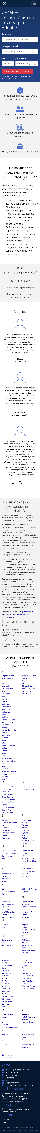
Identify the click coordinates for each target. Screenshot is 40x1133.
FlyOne (24, 838)
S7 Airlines (6, 960)
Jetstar (24, 876)
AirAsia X (5, 732)
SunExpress (6, 1004)
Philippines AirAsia (29, 930)
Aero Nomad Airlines (10, 678)
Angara (4, 753)
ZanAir (4, 1045)
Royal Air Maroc (28, 945)
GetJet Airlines (7, 856)
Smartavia (6, 989)
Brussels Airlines (28, 689)
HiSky (24, 856)
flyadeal (25, 828)
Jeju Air (25, 874)
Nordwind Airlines (29, 907)
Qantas (4, 942)
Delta (24, 787)
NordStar (25, 904)
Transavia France (28, 986)
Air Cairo (5, 699)
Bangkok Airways (29, 676)
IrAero (4, 876)
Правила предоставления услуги (15, 1109)
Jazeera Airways (28, 871)
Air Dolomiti (6, 707)
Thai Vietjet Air (28, 981)
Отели (9, 1080)
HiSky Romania (28, 858)
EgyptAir (5, 820)
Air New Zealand (8, 720)
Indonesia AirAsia (8, 874)
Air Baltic (5, 696)
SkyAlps (5, 986)
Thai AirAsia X (27, 976)
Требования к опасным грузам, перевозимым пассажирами (17, 614)
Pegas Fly (25, 925)
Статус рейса (12, 1072)
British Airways (28, 686)
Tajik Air (25, 960)
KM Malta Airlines (9, 891)
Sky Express (7, 983)
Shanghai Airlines (8, 973)
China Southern (8, 797)
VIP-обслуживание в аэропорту (19, 1085)
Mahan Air (6, 902)
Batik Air (25, 678)
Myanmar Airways (9, 917)
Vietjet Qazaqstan (29, 1017)
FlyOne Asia (26, 843)
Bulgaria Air (26, 691)
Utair (4, 1022)
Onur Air (5, 927)
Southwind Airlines (9, 994)
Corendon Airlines (9, 799)
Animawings (6, 756)
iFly (3, 868)
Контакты (6, 1120)
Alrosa (4, 751)
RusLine (25, 953)
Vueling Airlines (28, 1022)
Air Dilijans (6, 704)
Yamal (24, 1037)
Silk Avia (5, 981)
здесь (4, 649)
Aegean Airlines (8, 676)
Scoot (4, 968)
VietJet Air (26, 1014)
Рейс (4, 58)
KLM (3, 889)
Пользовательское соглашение (15, 1093)
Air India (5, 714)
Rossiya (25, 942)
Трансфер (10, 1077)
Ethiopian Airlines (9, 833)
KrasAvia (5, 894)
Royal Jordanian (28, 950)
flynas (24, 835)
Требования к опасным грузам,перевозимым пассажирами (15, 1099)
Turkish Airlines (28, 989)
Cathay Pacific (7, 787)
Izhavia (4, 881)
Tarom (24, 965)
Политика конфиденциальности (15, 1096)
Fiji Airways (26, 820)
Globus (4, 858)
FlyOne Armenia (28, 840)
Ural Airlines (6, 1019)
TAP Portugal (27, 963)
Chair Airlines (7, 792)
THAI (24, 970)
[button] (17, 46)
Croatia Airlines (8, 807)
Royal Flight (26, 948)
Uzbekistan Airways (10, 1027)
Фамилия (6, 34)
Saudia (4, 963)
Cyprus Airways (8, 810)
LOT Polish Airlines (29, 889)
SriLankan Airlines (9, 996)
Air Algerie (6, 683)
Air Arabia (6, 686)
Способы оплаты (9, 1112)
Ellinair (4, 828)
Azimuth (5, 776)
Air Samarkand (7, 722)
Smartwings (6, 991)
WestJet (5, 1035)
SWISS (4, 1007)
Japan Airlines (27, 868)
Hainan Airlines (28, 851)
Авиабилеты (11, 1075)
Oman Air (5, 925)
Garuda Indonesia (9, 851)
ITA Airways (6, 879)
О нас (4, 1122)
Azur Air (5, 779)
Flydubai (25, 833)
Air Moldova (6, 717)
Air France (6, 712)
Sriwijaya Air (7, 999)
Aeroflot (5, 681)
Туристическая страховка (17, 1083)
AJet (3, 743)
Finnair (24, 822)
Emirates (5, 830)
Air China (5, 701)
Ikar (3, 871)
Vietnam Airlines (28, 1019)
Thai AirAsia (26, 973)
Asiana (4, 763)
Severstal (5, 970)
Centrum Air (6, 789)
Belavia (24, 681)
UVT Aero (5, 1025)
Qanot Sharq (7, 940)
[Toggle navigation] (34, 3)
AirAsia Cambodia (9, 730)
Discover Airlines (28, 789)
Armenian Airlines (9, 761)
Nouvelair (25, 917)
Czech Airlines (7, 812)
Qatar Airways (7, 945)
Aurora (4, 766)
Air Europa (6, 709)
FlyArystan (26, 830)
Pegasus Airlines (28, 927)
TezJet (24, 968)
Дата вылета (22, 58)
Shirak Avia (6, 976)
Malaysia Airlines (8, 904)
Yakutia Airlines (28, 1035)
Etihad (4, 835)
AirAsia (4, 727)
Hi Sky (24, 853)
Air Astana (6, 694)
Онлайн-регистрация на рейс (18, 1070)
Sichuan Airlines (8, 978)
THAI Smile (26, 978)
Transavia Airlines (29, 983)
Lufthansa (26, 891)
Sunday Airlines (8, 1002)
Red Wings (26, 940)
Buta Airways (27, 694)
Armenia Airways (8, 758)
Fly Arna (25, 825)
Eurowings (6, 838)
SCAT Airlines (7, 965)
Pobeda (25, 932)
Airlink (4, 740)
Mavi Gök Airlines (9, 909)
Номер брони (9, 46)
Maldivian (5, 907)
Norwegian (26, 909)
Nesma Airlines (28, 902)
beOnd (24, 683)
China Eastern (7, 794)
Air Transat (6, 725)
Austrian (5, 769)
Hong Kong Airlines (29, 861)
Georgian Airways (9, 853)
